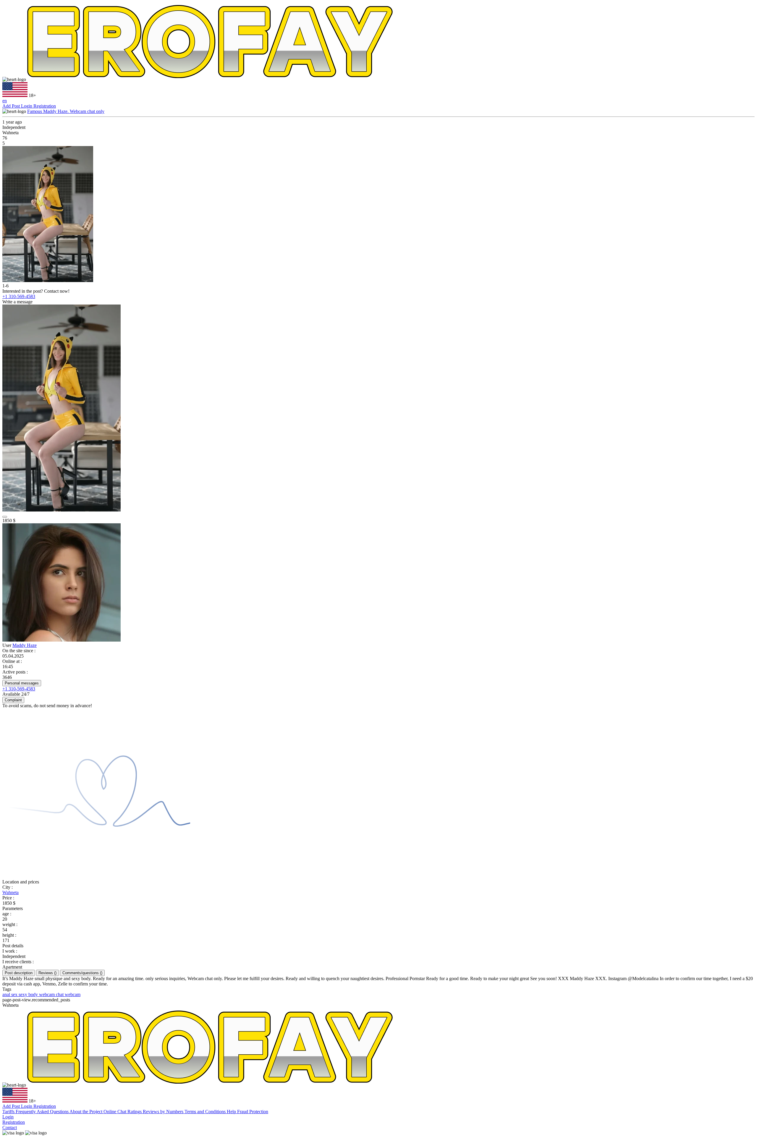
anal (6, 994)
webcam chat (52, 994)
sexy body (29, 994)
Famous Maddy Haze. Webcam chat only (65, 111)
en (4, 100)
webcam (72, 994)
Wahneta (10, 892)
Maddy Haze (24, 645)
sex (15, 994)
